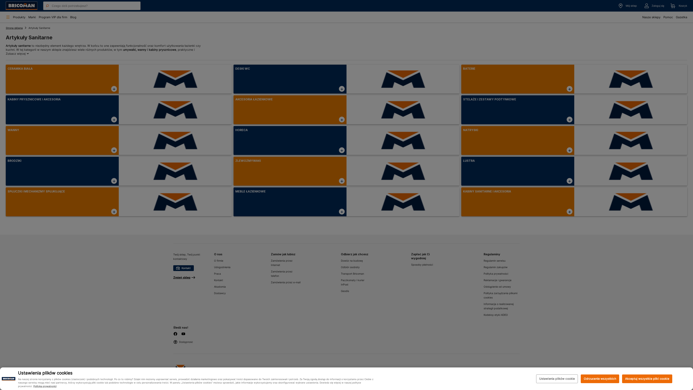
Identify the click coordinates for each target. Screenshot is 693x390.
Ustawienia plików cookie (557, 378)
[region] (346, 378)
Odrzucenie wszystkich (600, 378)
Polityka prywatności (44, 386)
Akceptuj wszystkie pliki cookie (647, 378)
